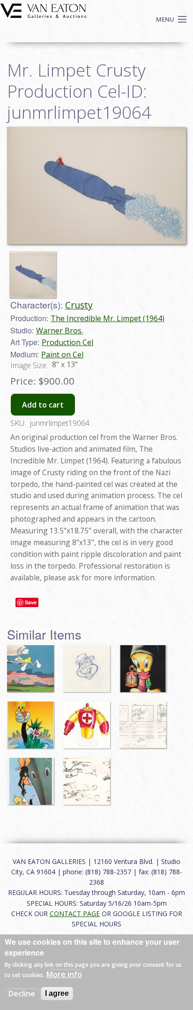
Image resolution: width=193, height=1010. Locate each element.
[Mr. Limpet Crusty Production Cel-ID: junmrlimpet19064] (35, 270)
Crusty (79, 305)
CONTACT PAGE (75, 913)
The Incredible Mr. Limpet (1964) (107, 318)
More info (64, 974)
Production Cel (67, 342)
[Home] (43, 10)
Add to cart (43, 405)
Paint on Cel (62, 354)
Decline (21, 993)
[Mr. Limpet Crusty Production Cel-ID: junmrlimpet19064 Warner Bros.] (96, 185)
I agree (57, 993)
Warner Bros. (59, 330)
